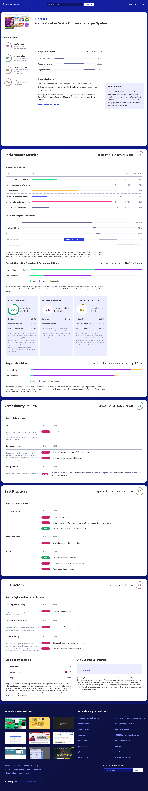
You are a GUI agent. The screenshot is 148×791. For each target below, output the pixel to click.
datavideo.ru (83, 757)
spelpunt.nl (41, 19)
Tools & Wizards (130, 4)
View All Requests (74, 239)
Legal (37, 765)
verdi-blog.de (83, 729)
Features (16, 765)
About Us (142, 4)
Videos (7, 765)
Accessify (11, 4)
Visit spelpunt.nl (47, 104)
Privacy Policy (10, 773)
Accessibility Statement (14, 769)
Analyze (89, 4)
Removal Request (34, 769)
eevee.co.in (82, 740)
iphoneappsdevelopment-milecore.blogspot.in (95, 752)
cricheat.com (83, 723)
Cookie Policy (24, 773)
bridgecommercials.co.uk (88, 718)
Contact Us (27, 765)
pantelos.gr (82, 735)
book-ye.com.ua (84, 746)
